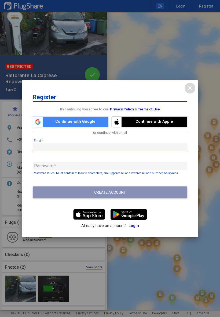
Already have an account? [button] (110, 226)
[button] (70, 122)
